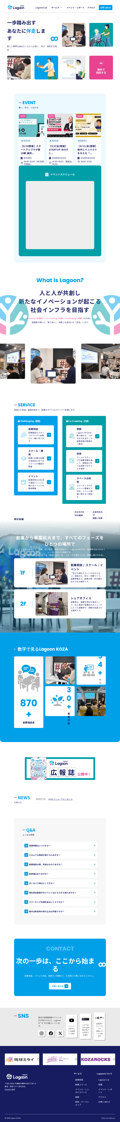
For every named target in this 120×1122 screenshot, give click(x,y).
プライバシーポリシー (108, 1118)
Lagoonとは (41, 7)
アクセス (91, 7)
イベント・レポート (75, 7)
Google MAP (10, 1089)
